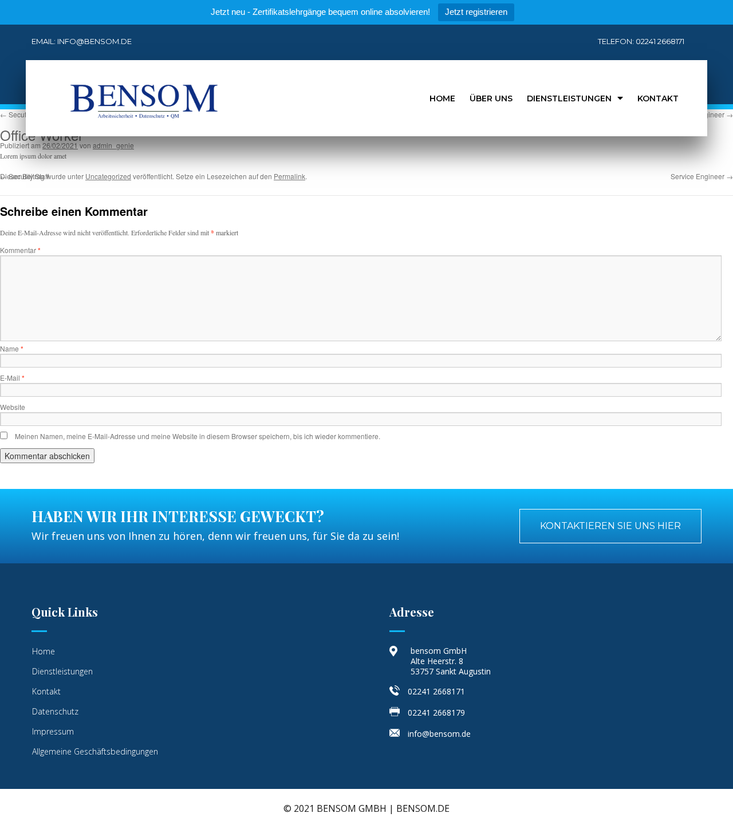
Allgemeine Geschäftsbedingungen (95, 751)
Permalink (289, 176)
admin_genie (113, 145)
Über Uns (491, 98)
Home (442, 98)
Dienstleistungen (569, 98)
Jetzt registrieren (476, 12)
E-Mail (12, 377)
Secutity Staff (24, 114)
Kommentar (20, 250)
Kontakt (658, 98)
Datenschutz (55, 711)
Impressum (53, 731)
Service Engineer (702, 176)
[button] (610, 526)
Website (12, 407)
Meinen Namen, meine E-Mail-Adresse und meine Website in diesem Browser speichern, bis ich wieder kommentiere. (197, 436)
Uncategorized (108, 176)
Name (11, 348)
